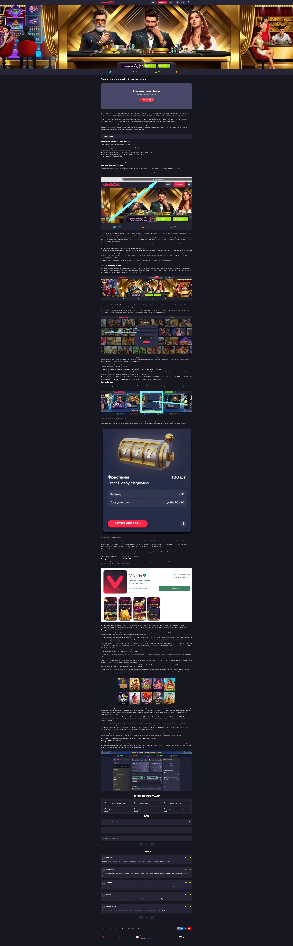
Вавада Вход (146, 99)
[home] (108, 2)
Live (110, 928)
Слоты (104, 928)
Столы (116, 928)
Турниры (122, 928)
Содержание (131, 928)
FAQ (139, 928)
